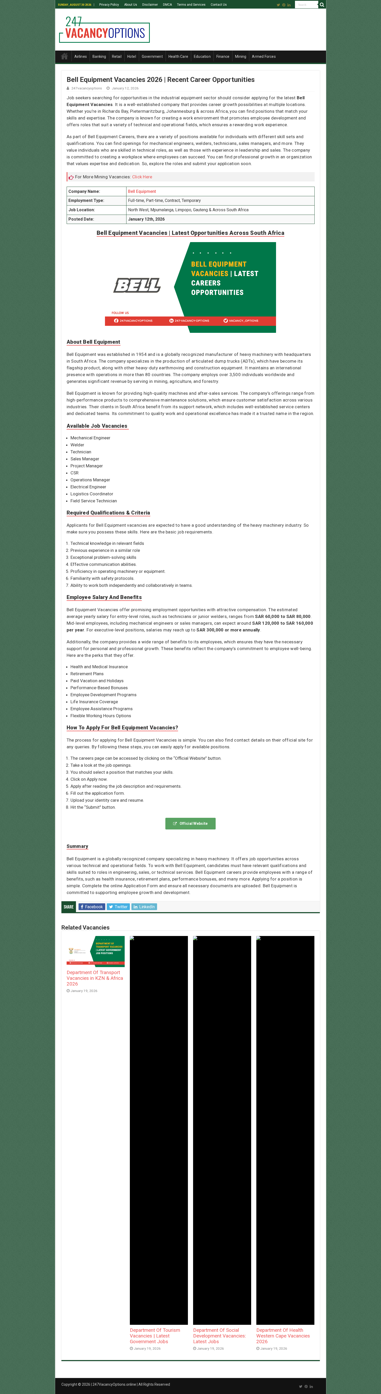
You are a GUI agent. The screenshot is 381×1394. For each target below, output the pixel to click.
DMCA (167, 4)
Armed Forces (264, 56)
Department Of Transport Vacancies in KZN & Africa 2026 (95, 978)
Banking (99, 56)
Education (202, 56)
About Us (130, 4)
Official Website (194, 823)
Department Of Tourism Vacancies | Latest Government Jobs (155, 1335)
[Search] (322, 5)
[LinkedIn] (289, 5)
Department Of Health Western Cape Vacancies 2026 (283, 1335)
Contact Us (219, 4)
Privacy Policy (109, 4)
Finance (222, 56)
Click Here (142, 176)
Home (64, 56)
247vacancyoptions (86, 88)
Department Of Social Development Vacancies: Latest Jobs (219, 1335)
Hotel (131, 56)
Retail (117, 56)
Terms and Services (191, 4)
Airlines (80, 56)
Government (152, 56)
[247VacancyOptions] (104, 28)
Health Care (178, 56)
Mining (240, 56)
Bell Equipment (142, 191)
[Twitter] (278, 5)
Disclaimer (150, 4)
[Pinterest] (284, 5)
